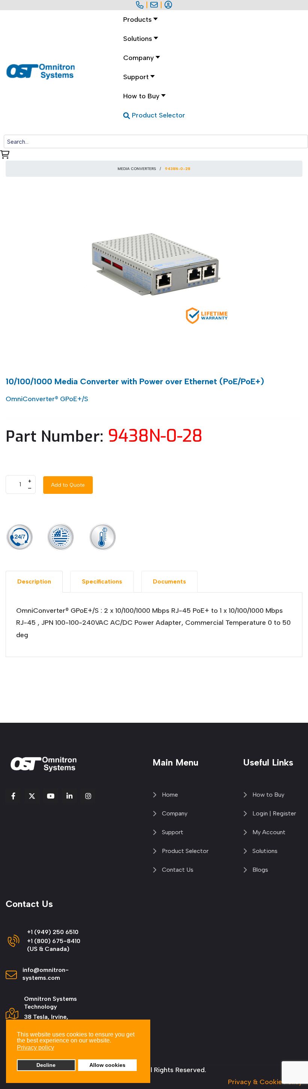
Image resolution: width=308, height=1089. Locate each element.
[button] (139, 38)
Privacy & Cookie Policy (265, 1082)
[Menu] (143, 130)
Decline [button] (46, 1065)
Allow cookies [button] (107, 1065)
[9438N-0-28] (154, 266)
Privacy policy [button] (35, 1047)
